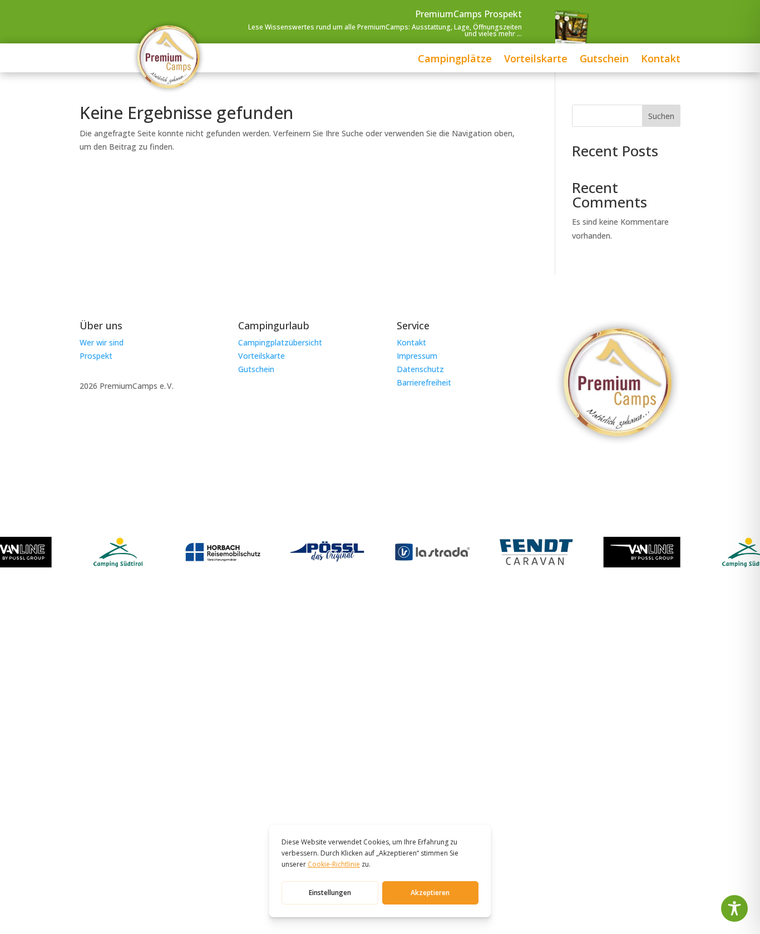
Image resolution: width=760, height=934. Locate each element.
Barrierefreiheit (424, 382)
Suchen (661, 116)
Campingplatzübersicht (280, 342)
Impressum (417, 355)
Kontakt (660, 60)
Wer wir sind (102, 342)
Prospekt (96, 355)
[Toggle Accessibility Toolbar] (734, 908)
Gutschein (604, 60)
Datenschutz (420, 369)
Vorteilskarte (535, 60)
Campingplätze (455, 60)
